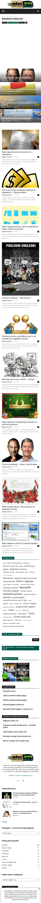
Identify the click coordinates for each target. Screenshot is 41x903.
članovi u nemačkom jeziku (11, 623)
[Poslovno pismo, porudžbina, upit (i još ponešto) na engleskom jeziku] (20, 322)
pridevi (5, 610)
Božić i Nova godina (14, 563)
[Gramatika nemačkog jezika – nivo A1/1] (6, 804)
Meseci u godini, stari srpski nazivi (16, 741)
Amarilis (5, 22)
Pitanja (11, 603)
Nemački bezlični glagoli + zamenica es (18, 709)
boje (4, 563)
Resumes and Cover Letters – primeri (18, 379)
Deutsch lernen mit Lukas (13, 566)
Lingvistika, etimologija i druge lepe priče (15, 716)
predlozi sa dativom (8, 607)
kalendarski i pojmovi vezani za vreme (20, 578)
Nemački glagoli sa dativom (13, 705)
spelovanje (25, 610)
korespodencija (9, 581)
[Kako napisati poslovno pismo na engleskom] (20, 140)
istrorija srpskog (7, 575)
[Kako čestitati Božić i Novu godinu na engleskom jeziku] (20, 491)
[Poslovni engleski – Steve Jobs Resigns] (20, 450)
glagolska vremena (18, 569)
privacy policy (25, 896)
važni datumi (8, 620)
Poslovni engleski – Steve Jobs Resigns (19, 464)
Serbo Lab (18, 610)
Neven (30, 600)
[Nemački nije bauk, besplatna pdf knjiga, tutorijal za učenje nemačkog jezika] (6, 795)
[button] (3, 11)
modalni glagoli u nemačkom (11, 584)
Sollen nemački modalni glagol (14, 696)
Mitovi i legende (24, 581)
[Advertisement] (20, 47)
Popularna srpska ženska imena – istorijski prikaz (19, 726)
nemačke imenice (10, 588)
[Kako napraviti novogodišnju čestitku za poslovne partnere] (20, 406)
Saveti (11, 610)
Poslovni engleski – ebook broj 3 (16, 298)
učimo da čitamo (7, 617)
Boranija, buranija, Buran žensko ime (17, 736)
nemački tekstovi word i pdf (15, 600)
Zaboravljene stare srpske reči (15, 732)
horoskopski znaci (21, 572)
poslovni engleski (30, 603)
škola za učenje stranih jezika (13, 626)
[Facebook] (18, 781)
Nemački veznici (9, 691)
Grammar (21, 22)
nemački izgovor (26, 591)
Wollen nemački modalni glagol (15, 700)
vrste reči (17, 620)
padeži (5, 603)
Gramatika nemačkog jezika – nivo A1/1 (25, 802)
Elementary (30, 566)
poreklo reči (18, 603)
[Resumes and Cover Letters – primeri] (20, 364)
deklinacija (26, 563)
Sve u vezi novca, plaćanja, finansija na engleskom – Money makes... (19, 191)
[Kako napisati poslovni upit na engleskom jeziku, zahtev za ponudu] (20, 215)
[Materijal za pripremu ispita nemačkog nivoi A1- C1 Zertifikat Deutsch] (6, 813)
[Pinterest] (23, 781)
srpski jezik (22, 614)
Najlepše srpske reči (10, 721)
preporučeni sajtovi (25, 607)
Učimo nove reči (22, 617)
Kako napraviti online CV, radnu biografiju (20, 543)
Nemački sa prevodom (14, 597)
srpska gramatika (9, 614)
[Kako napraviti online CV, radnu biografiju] (20, 532)
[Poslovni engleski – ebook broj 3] (20, 269)
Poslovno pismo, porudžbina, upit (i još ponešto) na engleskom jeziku (19, 337)
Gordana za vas (8, 572)
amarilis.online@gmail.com (24, 775)
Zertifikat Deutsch (26, 620)
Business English (13, 22)
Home (3, 16)
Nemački (25, 587)
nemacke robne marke (27, 584)
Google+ (4, 822)
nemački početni (12, 594)
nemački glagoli (11, 591)
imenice (31, 572)
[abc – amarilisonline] (20, 4)
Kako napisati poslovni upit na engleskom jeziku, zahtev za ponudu (20, 227)
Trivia (31, 613)
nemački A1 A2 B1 (8, 687)
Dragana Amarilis (6, 80)
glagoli (6, 569)
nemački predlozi (29, 594)
